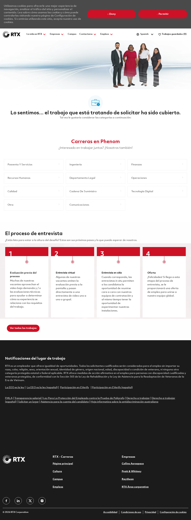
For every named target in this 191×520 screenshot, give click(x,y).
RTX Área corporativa (135, 487)
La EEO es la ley (14, 387)
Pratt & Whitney (131, 471)
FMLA (8, 398)
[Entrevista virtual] (72, 282)
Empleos (58, 487)
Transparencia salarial (28, 398)
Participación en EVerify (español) (112, 387)
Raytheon (128, 479)
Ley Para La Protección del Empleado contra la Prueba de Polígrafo (83, 398)
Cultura (57, 471)
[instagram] (42, 500)
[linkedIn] (18, 500)
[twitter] (30, 500)
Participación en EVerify (74, 387)
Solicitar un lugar (28, 402)
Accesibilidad (110, 512)
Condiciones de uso (131, 512)
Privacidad (150, 512)
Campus (72, 34)
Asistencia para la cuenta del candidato (65, 402)
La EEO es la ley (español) (42, 387)
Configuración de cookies (173, 512)
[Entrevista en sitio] (118, 282)
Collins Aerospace (133, 463)
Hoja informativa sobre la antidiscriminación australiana (124, 402)
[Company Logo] (11, 34)
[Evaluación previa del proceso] (26, 282)
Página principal (63, 463)
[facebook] (6, 500)
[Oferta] (164, 282)
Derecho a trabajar (138, 398)
